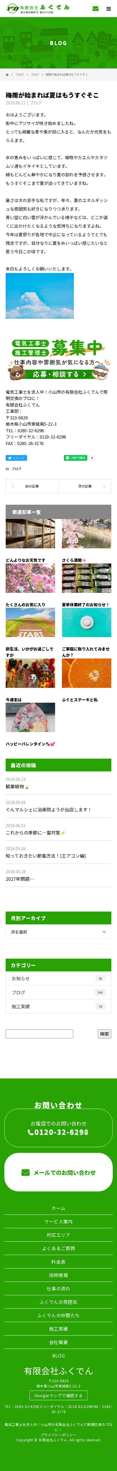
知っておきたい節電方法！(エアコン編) (46, 855)
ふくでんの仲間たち (58, 1315)
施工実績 (57, 1006)
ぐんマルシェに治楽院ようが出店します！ (49, 809)
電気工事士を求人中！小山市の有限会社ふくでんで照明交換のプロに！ (58, 1427)
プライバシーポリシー (59, 1434)
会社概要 (58, 1342)
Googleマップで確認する (58, 1395)
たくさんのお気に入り (25, 604)
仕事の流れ (58, 1288)
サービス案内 (58, 1221)
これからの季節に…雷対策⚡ (36, 832)
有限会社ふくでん (58, 1370)
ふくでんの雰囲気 (58, 1301)
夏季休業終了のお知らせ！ (86, 604)
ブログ (36, 103)
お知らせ (57, 978)
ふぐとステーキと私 (80, 699)
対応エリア (58, 1234)
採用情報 (58, 1275)
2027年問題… (20, 878)
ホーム (58, 1208)
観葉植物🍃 (18, 786)
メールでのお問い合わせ (64, 1172)
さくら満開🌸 (74, 560)
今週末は (14, 699)
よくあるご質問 (58, 1248)
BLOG (58, 1355)
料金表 (58, 1261)
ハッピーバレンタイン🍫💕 (30, 744)
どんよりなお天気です (25, 560)
